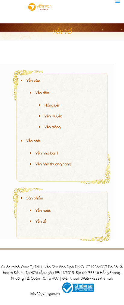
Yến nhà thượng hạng (53, 163)
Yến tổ (41, 221)
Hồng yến (52, 104)
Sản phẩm (34, 197)
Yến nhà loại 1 (47, 152)
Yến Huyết (53, 115)
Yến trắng (52, 126)
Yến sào (33, 80)
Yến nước (43, 210)
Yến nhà (33, 140)
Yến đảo (42, 92)
